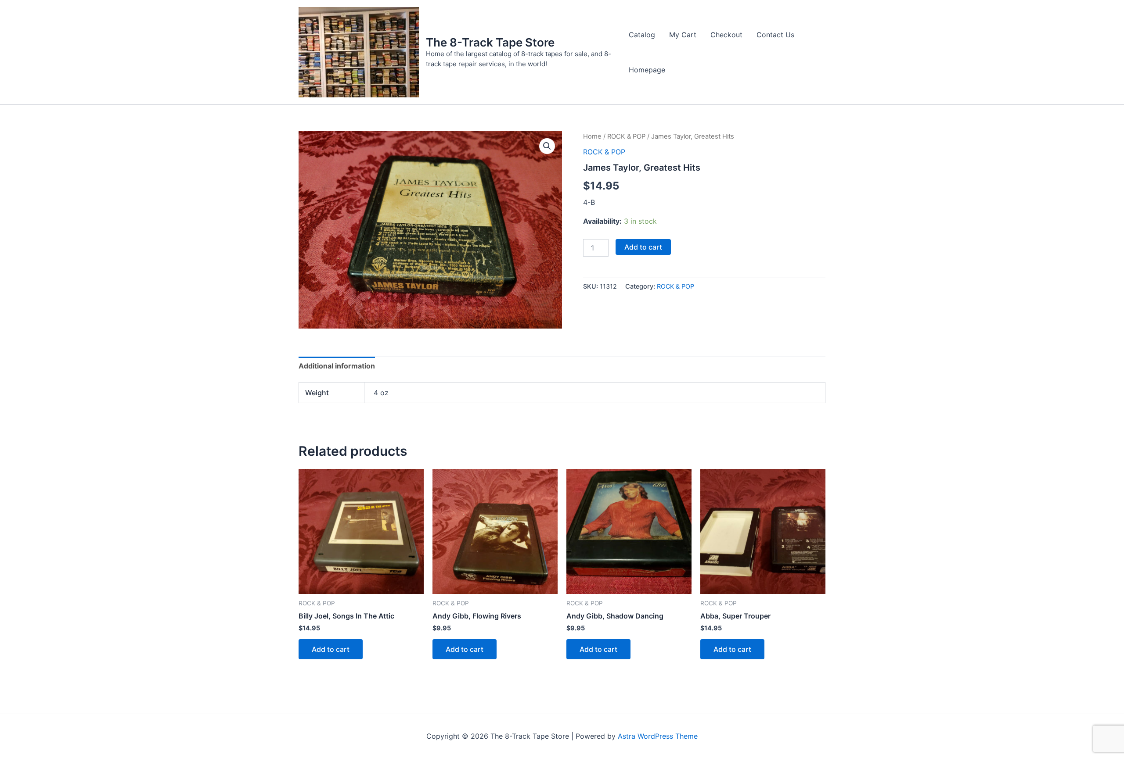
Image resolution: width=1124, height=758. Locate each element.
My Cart (682, 34)
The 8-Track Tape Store (490, 42)
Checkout (726, 34)
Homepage (647, 69)
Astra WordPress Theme (658, 736)
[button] (547, 146)
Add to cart (643, 247)
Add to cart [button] (330, 649)
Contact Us (775, 34)
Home (592, 136)
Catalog (642, 34)
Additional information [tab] (337, 365)
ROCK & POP (626, 136)
